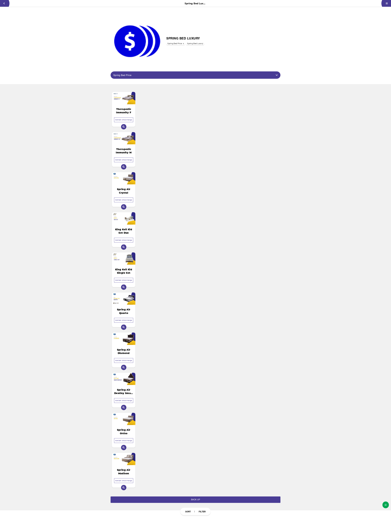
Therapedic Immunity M (124, 151)
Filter (202, 511)
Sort (188, 511)
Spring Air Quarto (123, 311)
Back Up (195, 499)
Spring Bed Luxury (195, 44)
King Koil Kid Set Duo (123, 231)
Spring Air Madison (123, 471)
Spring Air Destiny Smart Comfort (123, 391)
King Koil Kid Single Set (123, 271)
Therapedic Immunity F (123, 111)
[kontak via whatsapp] (385, 504)
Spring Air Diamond (123, 351)
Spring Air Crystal (123, 191)
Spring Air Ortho (123, 431)
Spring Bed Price (174, 44)
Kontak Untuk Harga (123, 120)
